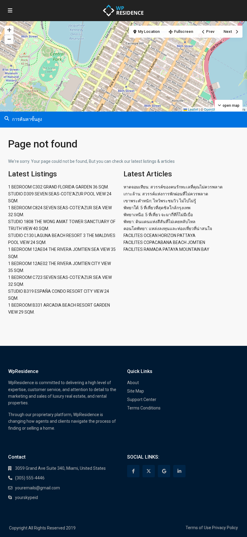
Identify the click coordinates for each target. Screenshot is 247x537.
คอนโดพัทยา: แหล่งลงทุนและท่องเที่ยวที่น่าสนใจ (168, 228)
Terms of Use (198, 527)
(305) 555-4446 (30, 477)
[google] (164, 471)
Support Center (141, 399)
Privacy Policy (225, 527)
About (133, 382)
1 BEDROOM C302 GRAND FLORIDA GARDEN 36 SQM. (58, 187)
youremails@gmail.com (37, 487)
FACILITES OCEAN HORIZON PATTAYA (159, 235)
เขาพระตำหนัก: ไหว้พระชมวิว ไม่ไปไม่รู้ (160, 200)
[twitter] (148, 471)
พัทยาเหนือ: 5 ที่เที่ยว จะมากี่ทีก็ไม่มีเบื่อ (158, 214)
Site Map (135, 391)
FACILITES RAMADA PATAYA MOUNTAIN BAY (166, 249)
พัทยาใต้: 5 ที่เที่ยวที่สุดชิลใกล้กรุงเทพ (157, 207)
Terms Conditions (144, 408)
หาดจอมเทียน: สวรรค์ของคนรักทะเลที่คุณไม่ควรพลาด (173, 187)
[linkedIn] (179, 471)
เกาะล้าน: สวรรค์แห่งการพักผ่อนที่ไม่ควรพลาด (166, 193)
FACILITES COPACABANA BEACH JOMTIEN (164, 242)
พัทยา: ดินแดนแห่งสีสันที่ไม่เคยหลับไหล (159, 221)
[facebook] (133, 471)
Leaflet (192, 109)
